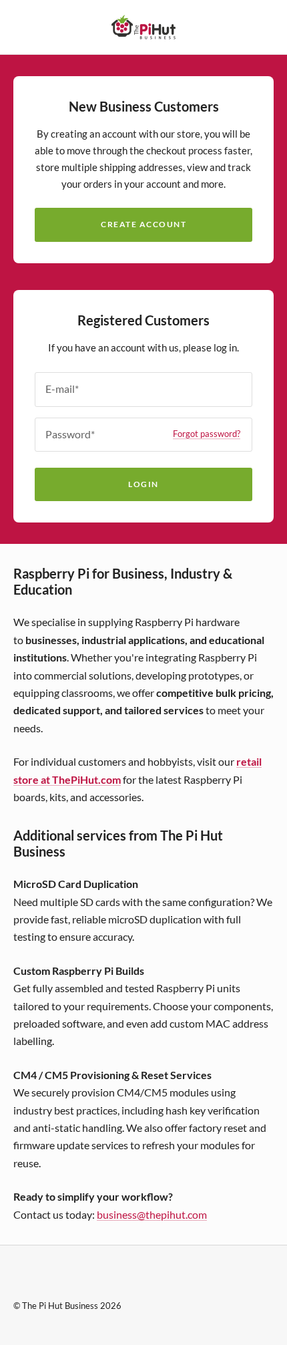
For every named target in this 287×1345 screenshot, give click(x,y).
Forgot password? (206, 434)
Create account (143, 224)
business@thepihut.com (152, 1214)
